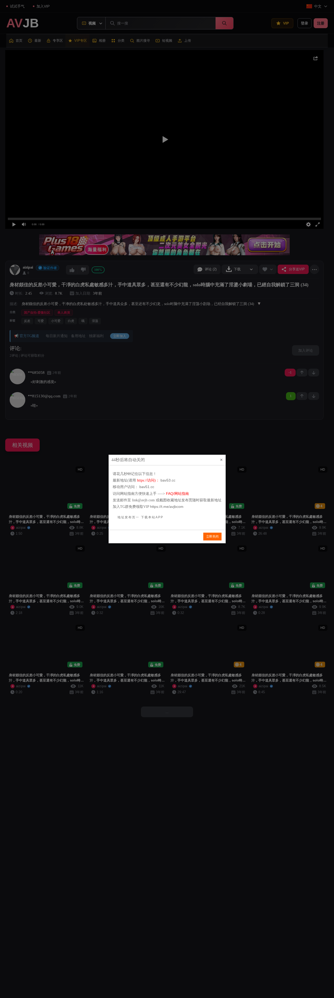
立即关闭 (212, 536)
